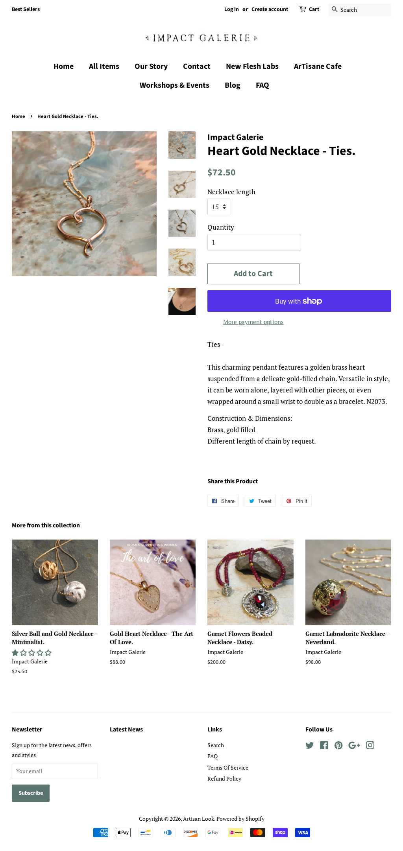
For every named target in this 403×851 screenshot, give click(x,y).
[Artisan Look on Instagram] (370, 746)
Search (215, 745)
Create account (269, 9)
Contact (197, 66)
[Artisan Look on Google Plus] (354, 746)
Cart (314, 9)
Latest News (126, 729)
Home (64, 66)
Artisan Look (198, 818)
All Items (104, 66)
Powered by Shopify (240, 818)
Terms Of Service (227, 767)
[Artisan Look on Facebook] (324, 746)
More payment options (253, 322)
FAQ (262, 85)
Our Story (151, 66)
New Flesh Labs (252, 66)
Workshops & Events (174, 85)
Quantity (220, 227)
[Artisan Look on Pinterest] (338, 746)
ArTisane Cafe (318, 66)
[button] (32, 652)
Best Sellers (26, 9)
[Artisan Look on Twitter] (309, 746)
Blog (232, 85)
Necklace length (231, 191)
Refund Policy (224, 778)
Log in (231, 9)
